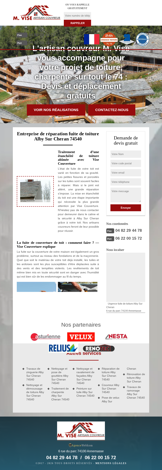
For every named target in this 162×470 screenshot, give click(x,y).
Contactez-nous (111, 110)
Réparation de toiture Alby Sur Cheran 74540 (111, 374)
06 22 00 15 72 (42, 42)
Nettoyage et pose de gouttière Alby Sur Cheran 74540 (59, 376)
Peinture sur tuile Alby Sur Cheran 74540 (85, 392)
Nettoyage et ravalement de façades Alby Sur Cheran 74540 (85, 376)
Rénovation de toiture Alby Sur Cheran (136, 378)
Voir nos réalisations (56, 110)
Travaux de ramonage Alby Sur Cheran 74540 (136, 392)
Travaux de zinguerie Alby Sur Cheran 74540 (35, 374)
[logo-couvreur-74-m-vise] (37, 13)
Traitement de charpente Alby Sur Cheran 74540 (60, 394)
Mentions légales (111, 463)
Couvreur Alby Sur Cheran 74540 (110, 388)
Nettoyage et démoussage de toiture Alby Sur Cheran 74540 (35, 392)
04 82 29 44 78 (42, 35)
